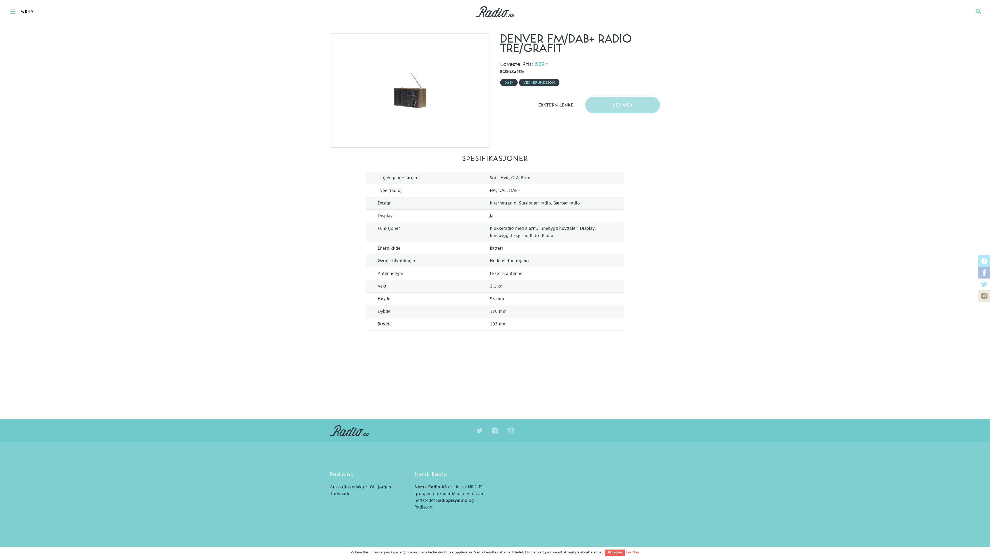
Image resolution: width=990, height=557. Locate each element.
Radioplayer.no (451, 500)
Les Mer (632, 552)
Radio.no (495, 11)
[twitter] (479, 431)
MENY (27, 12)
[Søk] (978, 11)
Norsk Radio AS (431, 487)
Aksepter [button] (615, 552)
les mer (622, 105)
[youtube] (510, 431)
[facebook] (495, 431)
